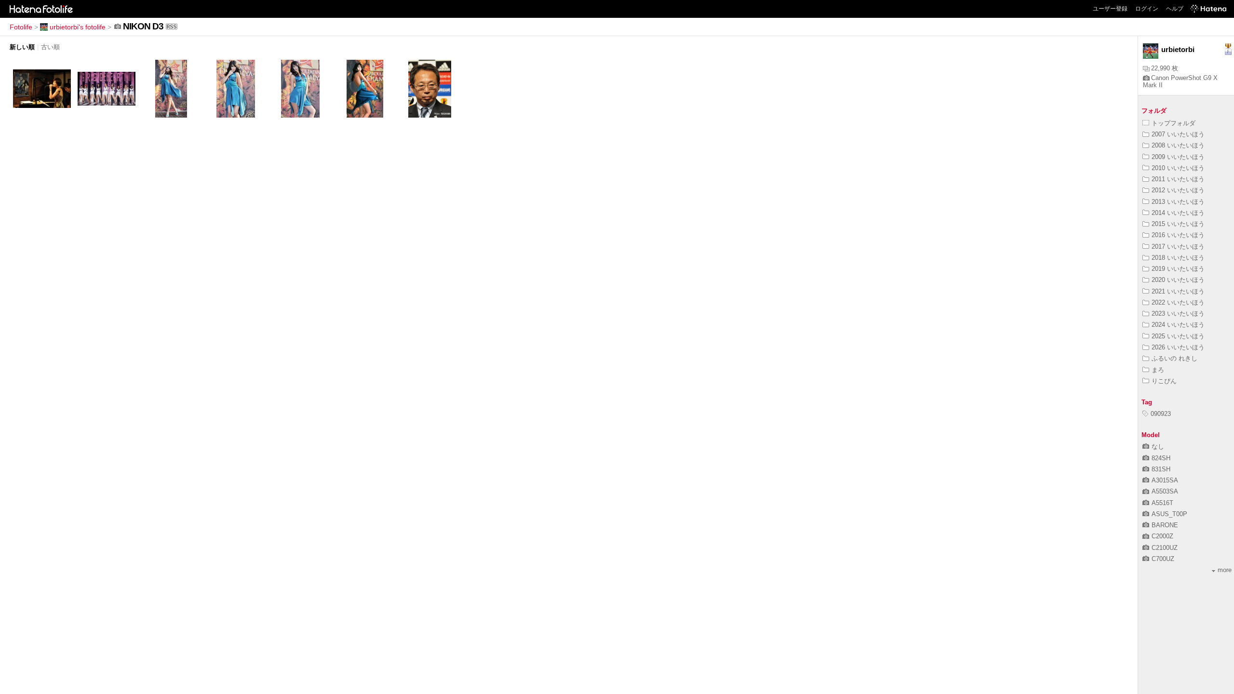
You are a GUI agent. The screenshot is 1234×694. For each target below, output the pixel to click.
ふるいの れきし (1174, 358)
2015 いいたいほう (1178, 223)
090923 (1161, 413)
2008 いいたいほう (1178, 145)
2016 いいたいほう (1178, 235)
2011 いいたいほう (1178, 179)
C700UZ (1163, 558)
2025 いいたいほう (1178, 336)
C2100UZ (1165, 547)
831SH (1161, 469)
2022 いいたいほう (1178, 302)
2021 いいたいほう (1178, 291)
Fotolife (21, 27)
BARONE (1165, 525)
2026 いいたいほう (1178, 347)
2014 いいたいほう (1178, 212)
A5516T (1162, 503)
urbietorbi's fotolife (78, 27)
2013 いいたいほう (1178, 201)
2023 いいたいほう (1178, 313)
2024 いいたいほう (1178, 324)
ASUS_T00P (1169, 514)
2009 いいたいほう (1178, 156)
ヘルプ (1174, 8)
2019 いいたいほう (1178, 268)
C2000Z (1162, 536)
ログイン (1146, 8)
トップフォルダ (1173, 123)
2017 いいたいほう (1178, 246)
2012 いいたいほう (1178, 190)
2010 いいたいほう (1178, 168)
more (1225, 570)
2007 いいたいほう (1178, 134)
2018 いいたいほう (1178, 257)
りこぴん (1164, 381)
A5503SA (1165, 491)
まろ (1158, 370)
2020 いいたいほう (1178, 279)
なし (1158, 446)
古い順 (50, 47)
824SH (1161, 458)
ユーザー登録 (1110, 8)
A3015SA (1165, 480)
